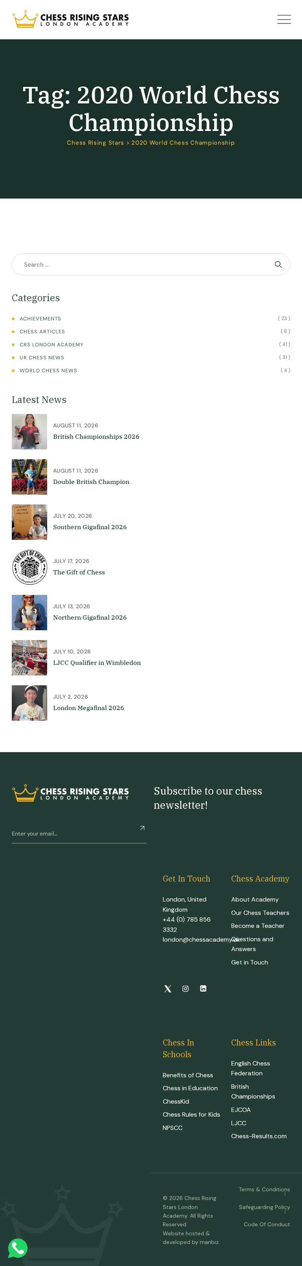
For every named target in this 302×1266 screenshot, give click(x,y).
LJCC (238, 1123)
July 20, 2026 (72, 516)
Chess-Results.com (259, 1136)
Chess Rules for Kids (191, 1114)
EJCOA (241, 1110)
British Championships (253, 1091)
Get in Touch (249, 962)
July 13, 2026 (71, 606)
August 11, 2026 (75, 425)
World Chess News (48, 370)
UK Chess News (42, 357)
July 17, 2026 (71, 561)
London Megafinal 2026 (88, 708)
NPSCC (172, 1128)
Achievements (40, 318)
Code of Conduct (267, 1224)
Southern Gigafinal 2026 (90, 527)
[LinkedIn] (203, 989)
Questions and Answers (252, 944)
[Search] (279, 264)
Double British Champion (91, 482)
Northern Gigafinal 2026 (90, 617)
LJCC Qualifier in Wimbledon (97, 662)
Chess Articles (42, 331)
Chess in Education (190, 1088)
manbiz (209, 1242)
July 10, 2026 (72, 651)
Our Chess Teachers (260, 913)
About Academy (255, 899)
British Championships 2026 (96, 436)
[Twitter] (168, 989)
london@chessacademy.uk (201, 939)
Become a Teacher (258, 926)
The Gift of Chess (79, 572)
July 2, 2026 (70, 696)
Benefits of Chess (188, 1075)
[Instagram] (185, 989)
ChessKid (176, 1101)
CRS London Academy (52, 344)
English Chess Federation (250, 1068)
